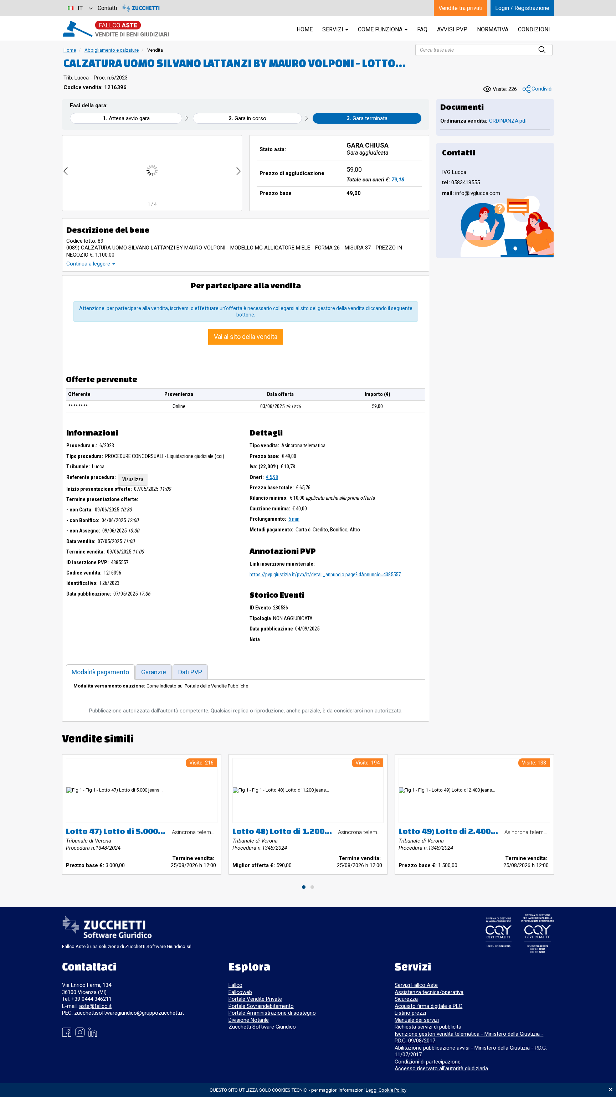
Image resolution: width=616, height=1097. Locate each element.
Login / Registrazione (522, 8)
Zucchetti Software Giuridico (262, 1027)
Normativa (492, 29)
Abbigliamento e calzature (111, 50)
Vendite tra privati (460, 8)
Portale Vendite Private (255, 999)
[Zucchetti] (141, 8)
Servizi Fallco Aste (416, 985)
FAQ (422, 29)
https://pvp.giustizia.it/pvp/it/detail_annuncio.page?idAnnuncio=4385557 (325, 574)
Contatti (107, 8)
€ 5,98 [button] (272, 477)
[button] (537, 89)
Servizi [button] (333, 29)
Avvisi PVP (452, 29)
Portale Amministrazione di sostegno (272, 1013)
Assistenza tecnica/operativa (429, 992)
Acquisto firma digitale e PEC (428, 1006)
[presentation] (66, 170)
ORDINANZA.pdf (508, 121)
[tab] (100, 672)
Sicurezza (406, 999)
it (80, 8)
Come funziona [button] (381, 29)
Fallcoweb (240, 992)
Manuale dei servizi (417, 1020)
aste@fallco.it (95, 1006)
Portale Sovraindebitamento (261, 1006)
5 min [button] (293, 519)
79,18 (397, 179)
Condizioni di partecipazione (428, 1062)
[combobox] (80, 8)
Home (69, 50)
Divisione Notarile (249, 1020)
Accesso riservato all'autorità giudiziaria (441, 1068)
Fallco (235, 985)
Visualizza (132, 479)
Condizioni (534, 29)
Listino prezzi (410, 1013)
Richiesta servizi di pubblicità (428, 1027)
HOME (305, 29)
